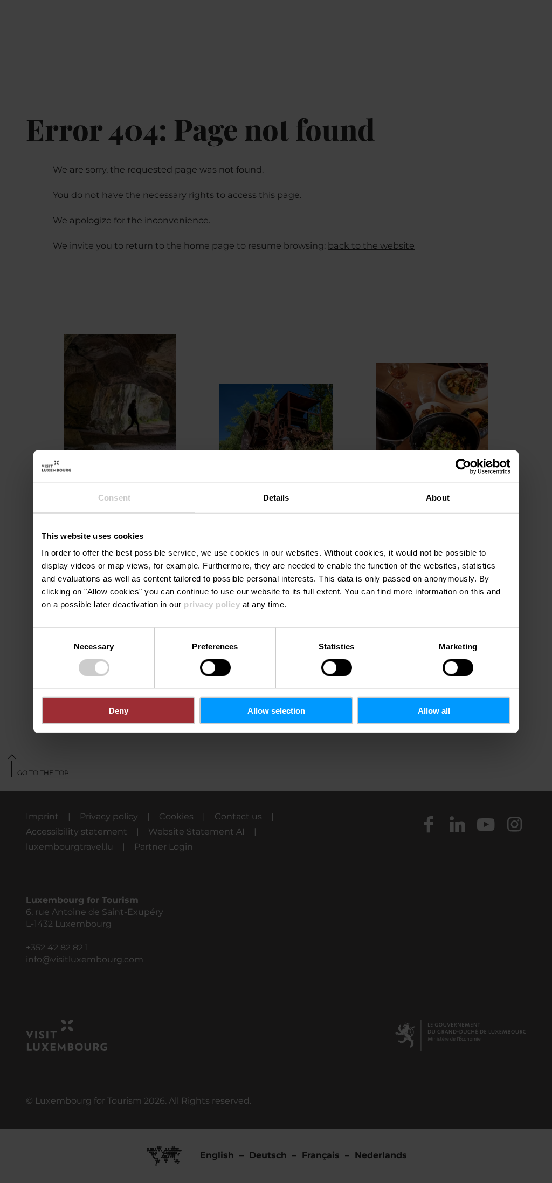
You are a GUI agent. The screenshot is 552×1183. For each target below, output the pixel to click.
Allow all (434, 710)
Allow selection (276, 710)
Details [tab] (276, 497)
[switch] (215, 667)
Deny (118, 710)
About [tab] (438, 497)
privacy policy (212, 604)
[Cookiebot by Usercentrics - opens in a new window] (463, 466)
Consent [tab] (114, 497)
